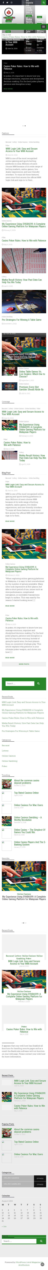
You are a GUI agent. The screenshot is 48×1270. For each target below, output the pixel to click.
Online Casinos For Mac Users (28, 805)
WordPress (21, 1262)
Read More (8, 89)
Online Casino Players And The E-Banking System (30, 843)
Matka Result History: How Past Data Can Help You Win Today (29, 31)
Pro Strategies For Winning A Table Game (21, 319)
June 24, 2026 (12, 48)
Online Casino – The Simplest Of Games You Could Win (29, 831)
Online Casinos (23, 142)
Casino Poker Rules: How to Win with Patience (24, 37)
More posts (24, 664)
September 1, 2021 (27, 380)
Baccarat (9, 18)
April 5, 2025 (8, 286)
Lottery (8, 21)
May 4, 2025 (8, 244)
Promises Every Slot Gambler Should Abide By (31, 388)
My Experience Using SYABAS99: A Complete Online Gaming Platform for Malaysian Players (24, 225)
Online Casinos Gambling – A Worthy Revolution (28, 818)
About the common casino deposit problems (26, 781)
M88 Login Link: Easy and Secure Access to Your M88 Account (13, 39)
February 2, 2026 (10, 230)
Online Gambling (34, 142)
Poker (8, 32)
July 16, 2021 (25, 393)
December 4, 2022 (10, 324)
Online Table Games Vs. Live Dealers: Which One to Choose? (32, 374)
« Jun (4, 1226)
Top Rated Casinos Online (26, 792)
